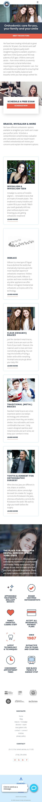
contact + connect (21, 730)
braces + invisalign (21, 722)
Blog (21, 719)
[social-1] (15, 760)
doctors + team (21, 725)
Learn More (12, 219)
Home (21, 716)
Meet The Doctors (21, 36)
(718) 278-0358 (21, 755)
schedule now (21, 106)
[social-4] (26, 760)
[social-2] (18, 760)
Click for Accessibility (21, 796)
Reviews (21, 733)
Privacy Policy (21, 736)
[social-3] (22, 760)
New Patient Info (21, 727)
